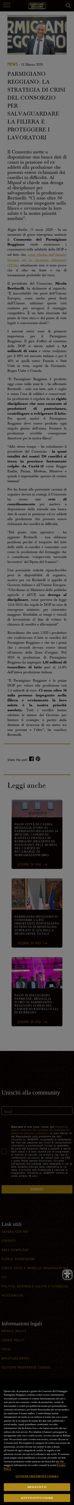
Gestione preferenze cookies (37, 1476)
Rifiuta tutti (37, 1487)
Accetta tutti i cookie (37, 1497)
